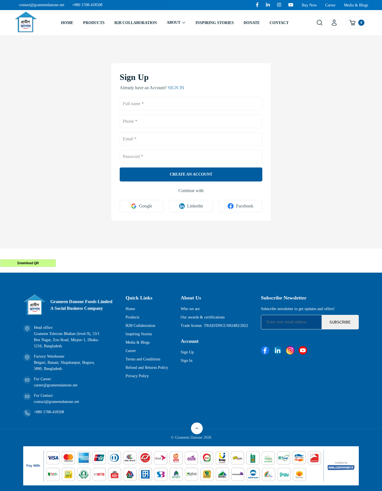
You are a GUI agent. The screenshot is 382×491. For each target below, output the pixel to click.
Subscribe (340, 322)
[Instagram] (279, 5)
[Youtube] (290, 5)
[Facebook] (257, 5)
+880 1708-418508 (87, 5)
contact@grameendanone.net (41, 5)
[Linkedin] (268, 5)
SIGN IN (176, 87)
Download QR (28, 263)
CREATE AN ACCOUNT (191, 174)
